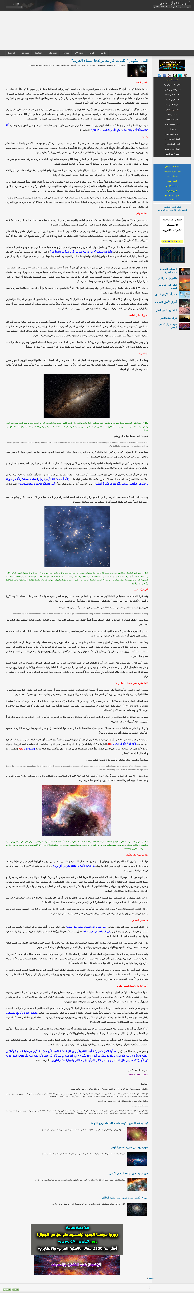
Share (150, 1278)
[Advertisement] (97, 30)
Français (25, 53)
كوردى (91, 53)
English (11, 53)
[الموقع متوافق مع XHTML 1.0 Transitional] (7, 1290)
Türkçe (66, 53)
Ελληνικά (79, 53)
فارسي (103, 53)
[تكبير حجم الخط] (18, 4)
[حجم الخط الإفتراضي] (16, 4)
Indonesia (52, 53)
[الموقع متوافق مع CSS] (15, 1290)
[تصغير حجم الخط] (13, 4)
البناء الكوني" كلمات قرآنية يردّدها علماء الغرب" (109, 60)
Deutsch (38, 53)
